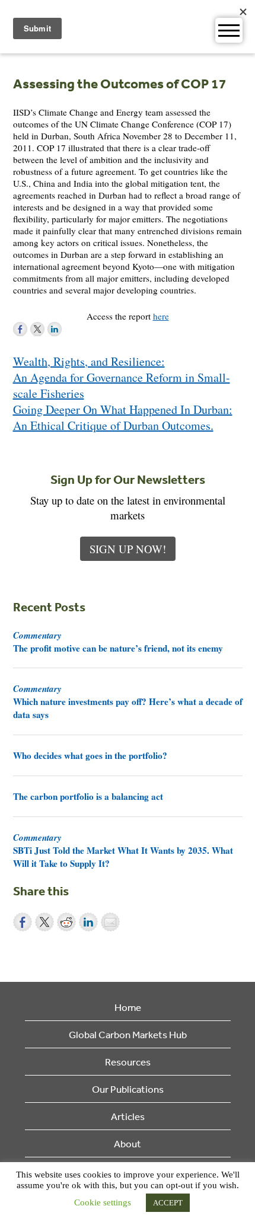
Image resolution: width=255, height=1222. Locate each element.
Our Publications (128, 1089)
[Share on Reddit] (66, 921)
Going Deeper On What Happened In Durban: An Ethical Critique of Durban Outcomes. (122, 417)
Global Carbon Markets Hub (128, 1034)
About (127, 1143)
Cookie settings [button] (102, 1202)
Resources (128, 1061)
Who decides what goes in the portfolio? (90, 755)
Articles (128, 1116)
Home (127, 1007)
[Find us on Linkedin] (54, 329)
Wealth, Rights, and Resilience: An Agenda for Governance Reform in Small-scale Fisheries (121, 377)
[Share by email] (110, 921)
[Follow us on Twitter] (37, 329)
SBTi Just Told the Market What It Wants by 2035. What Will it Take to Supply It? (123, 850)
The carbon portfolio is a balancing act (88, 796)
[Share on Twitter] (44, 921)
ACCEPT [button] (168, 1202)
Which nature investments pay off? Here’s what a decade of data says (128, 701)
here (161, 316)
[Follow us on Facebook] (20, 329)
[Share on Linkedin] (88, 921)
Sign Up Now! (128, 548)
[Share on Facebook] (22, 921)
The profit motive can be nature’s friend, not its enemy (118, 641)
